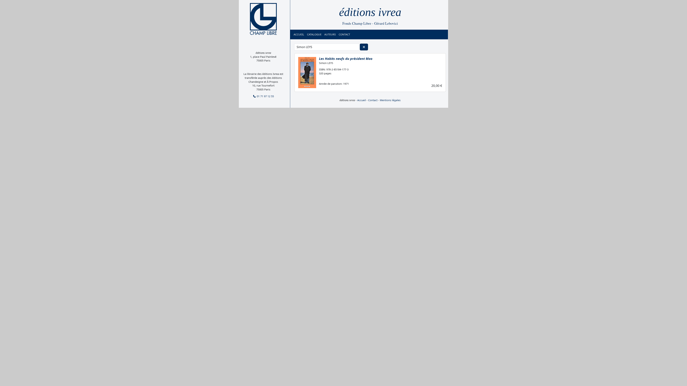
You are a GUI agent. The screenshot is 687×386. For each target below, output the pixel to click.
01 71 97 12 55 (265, 96)
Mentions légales (390, 100)
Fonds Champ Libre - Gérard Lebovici (370, 23)
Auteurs (330, 34)
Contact (344, 34)
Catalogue (314, 34)
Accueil (299, 34)
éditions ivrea (370, 12)
